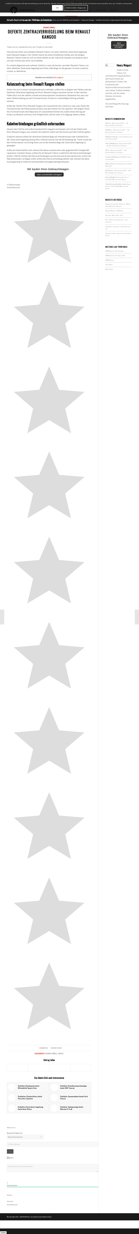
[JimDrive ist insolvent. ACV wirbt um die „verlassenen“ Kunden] (2, 617)
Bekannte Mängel (49, 27)
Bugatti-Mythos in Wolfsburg (114, 211)
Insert (3, 1233)
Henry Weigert (57, 1048)
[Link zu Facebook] (126, 1217)
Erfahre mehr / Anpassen (76, 8)
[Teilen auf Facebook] (17, 1067)
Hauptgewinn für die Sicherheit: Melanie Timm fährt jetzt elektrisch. (118, 205)
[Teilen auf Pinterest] (80, 1067)
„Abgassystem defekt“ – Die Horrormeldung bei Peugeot (116, 124)
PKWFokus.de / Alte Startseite (114, 251)
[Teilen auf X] (38, 1067)
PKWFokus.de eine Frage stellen (115, 255)
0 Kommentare (43, 1048)
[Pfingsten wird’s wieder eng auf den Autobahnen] (137, 617)
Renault (61, 1053)
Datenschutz (109, 269)
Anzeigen (58, 77)
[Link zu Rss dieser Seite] (130, 1217)
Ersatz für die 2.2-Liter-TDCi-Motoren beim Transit (117, 178)
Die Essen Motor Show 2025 (114, 215)
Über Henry (109, 264)
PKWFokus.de (109, 260)
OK (57, 8)
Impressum (38, 1217)
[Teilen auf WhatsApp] (59, 1067)
